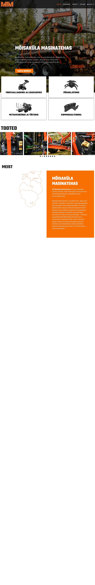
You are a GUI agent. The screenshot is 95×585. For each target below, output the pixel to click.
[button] (3, 144)
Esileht (59, 4)
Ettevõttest (66, 4)
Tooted (74, 4)
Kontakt (82, 4)
